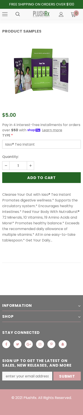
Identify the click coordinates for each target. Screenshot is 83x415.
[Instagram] (40, 344)
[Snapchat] (63, 344)
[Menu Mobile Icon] (5, 14)
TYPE (7, 135)
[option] (41, 71)
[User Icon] (61, 14)
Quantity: (10, 156)
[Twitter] (17, 344)
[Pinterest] (51, 344)
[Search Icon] (17, 14)
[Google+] (29, 344)
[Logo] (41, 14)
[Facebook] (6, 344)
